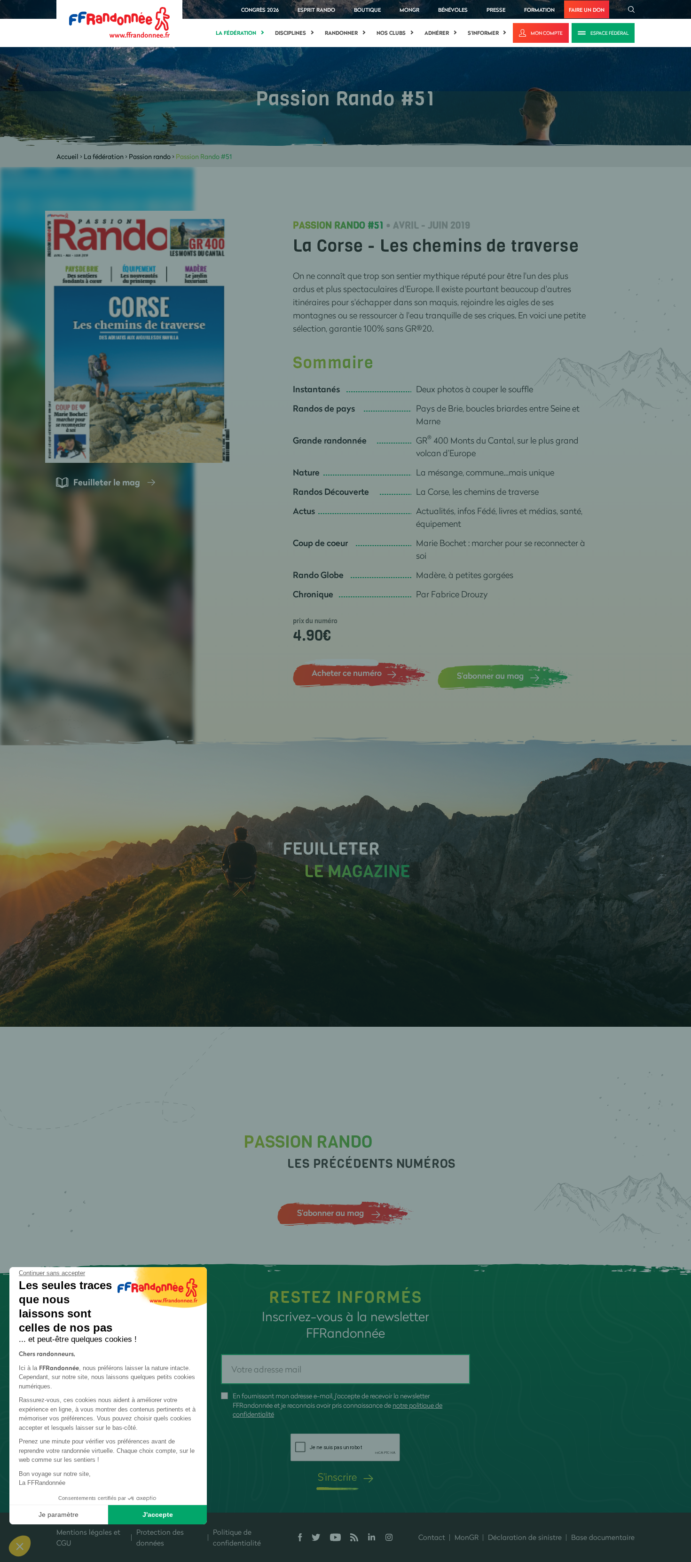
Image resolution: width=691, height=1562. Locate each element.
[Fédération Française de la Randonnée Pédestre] (119, 21)
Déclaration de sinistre (525, 1537)
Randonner (341, 33)
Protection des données (160, 1537)
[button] (19, 1546)
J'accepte (157, 1514)
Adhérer (436, 33)
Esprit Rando (316, 9)
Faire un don (587, 9)
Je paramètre (59, 1514)
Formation (539, 9)
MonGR (409, 9)
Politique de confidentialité (237, 1537)
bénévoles (453, 9)
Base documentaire (603, 1537)
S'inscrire (337, 1476)
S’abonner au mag (490, 675)
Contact (431, 1537)
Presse (496, 9)
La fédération (236, 33)
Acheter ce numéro (347, 672)
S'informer (483, 33)
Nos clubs (391, 33)
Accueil (67, 156)
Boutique (367, 9)
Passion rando (150, 156)
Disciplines (290, 33)
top (524, 1498)
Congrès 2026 (260, 9)
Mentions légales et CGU (88, 1537)
